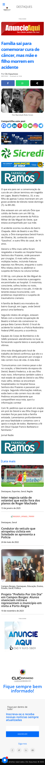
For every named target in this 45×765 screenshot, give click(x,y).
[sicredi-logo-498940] (22, 153)
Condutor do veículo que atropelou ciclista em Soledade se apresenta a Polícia (18, 532)
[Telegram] (40, 125)
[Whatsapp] (25, 125)
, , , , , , (22, 587)
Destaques (24, 7)
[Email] (30, 125)
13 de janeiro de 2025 (11, 508)
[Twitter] (9, 125)
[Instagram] (35, 125)
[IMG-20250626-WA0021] (22, 137)
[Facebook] (3, 125)
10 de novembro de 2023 (12, 610)
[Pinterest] (19, 125)
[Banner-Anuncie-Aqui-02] (22, 164)
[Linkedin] (14, 125)
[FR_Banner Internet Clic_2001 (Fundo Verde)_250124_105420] (22, 177)
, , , (17, 491)
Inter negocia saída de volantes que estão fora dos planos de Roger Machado (20, 500)
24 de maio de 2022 (10, 542)
